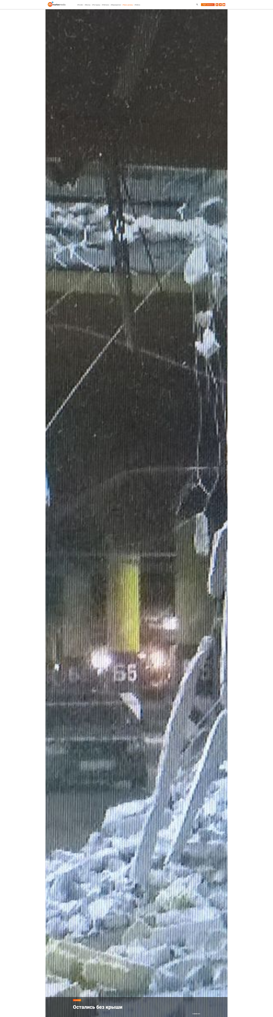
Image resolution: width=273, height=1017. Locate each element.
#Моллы (87, 5)
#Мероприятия (116, 5)
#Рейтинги (105, 5)
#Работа (137, 5)
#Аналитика (77, 1000)
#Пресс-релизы (128, 5)
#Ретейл (80, 5)
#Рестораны (96, 5)
